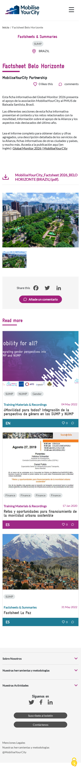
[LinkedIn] (58, 288)
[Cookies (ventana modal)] (74, 762)
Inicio (5, 27)
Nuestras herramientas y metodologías (25, 747)
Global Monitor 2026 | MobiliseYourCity (40, 148)
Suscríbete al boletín (40, 715)
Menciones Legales (13, 742)
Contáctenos (40, 724)
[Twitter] (47, 288)
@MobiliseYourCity (14, 752)
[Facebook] (35, 288)
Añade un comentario (43, 299)
